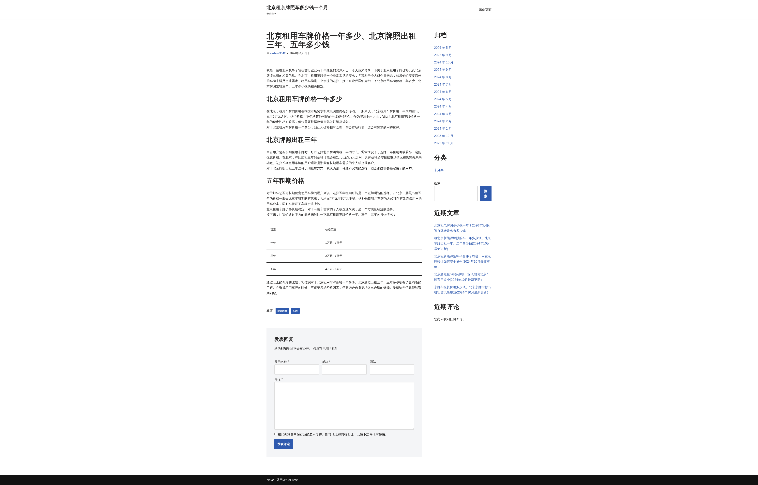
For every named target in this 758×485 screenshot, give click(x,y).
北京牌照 (282, 310)
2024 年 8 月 (443, 77)
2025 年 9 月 (443, 55)
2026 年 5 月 (443, 47)
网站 (373, 361)
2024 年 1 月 (443, 128)
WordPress (290, 480)
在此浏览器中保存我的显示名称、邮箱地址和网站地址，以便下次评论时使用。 (333, 434)
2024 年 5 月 (443, 99)
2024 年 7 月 (443, 84)
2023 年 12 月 (443, 136)
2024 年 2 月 (443, 121)
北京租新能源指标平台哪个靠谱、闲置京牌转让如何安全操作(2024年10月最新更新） (462, 262)
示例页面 (485, 9)
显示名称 (281, 361)
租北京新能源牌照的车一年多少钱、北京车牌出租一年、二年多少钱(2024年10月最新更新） (462, 243)
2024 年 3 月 (443, 114)
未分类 (439, 170)
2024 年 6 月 (443, 91)
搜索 (437, 183)
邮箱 (326, 361)
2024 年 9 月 (443, 69)
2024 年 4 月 (443, 106)
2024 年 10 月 (443, 62)
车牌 (295, 310)
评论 (278, 379)
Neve (270, 480)
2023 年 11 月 (443, 143)
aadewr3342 (278, 53)
